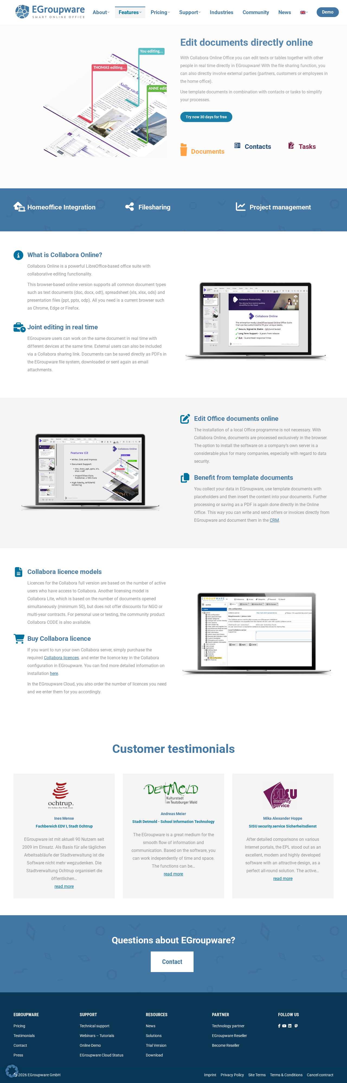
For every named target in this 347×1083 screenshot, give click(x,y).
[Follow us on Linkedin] (289, 1026)
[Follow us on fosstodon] (296, 1026)
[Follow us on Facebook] (279, 1026)
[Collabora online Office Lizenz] (256, 634)
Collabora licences (61, 657)
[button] (12, 1071)
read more (64, 886)
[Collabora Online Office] (256, 313)
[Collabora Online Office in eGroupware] (91, 464)
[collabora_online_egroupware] (91, 102)
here (54, 673)
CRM (274, 520)
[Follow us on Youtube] (284, 1026)
